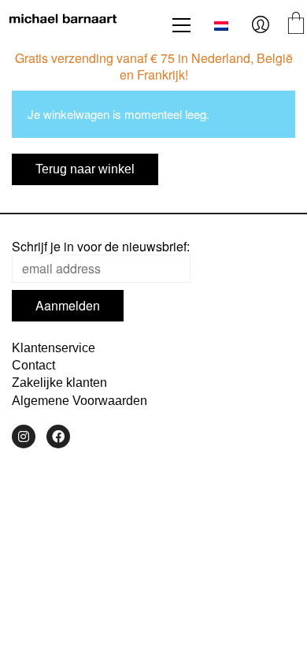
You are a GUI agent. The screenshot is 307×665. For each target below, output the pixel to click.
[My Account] (260, 25)
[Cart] (296, 25)
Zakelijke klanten (59, 382)
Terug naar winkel (85, 169)
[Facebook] (58, 436)
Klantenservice (53, 348)
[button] (181, 25)
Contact (33, 365)
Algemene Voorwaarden (79, 400)
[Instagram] (23, 436)
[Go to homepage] (63, 25)
